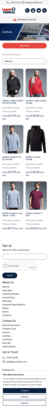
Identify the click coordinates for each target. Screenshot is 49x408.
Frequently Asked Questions (13, 305)
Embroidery (7, 301)
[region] (24, 389)
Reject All (24, 403)
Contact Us (7, 315)
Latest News (7, 290)
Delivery (5, 308)
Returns (5, 312)
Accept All (24, 391)
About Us (6, 287)
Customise (24, 397)
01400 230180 (12, 358)
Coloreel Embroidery (10, 294)
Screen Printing (8, 297)
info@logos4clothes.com (16, 362)
